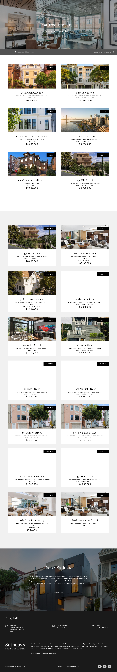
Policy (22, 666)
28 (65, 195)
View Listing (32, 87)
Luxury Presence (74, 666)
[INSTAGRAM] (105, 666)
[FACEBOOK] (100, 666)
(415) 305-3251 (62, 627)
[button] (104, 52)
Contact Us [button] (58, 592)
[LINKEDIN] (110, 666)
